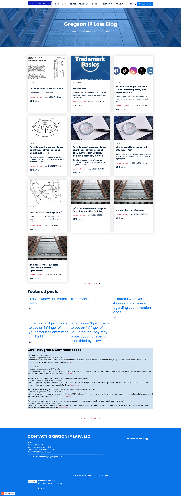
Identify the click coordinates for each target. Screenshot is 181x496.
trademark (77, 83)
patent (32, 83)
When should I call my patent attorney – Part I (131, 148)
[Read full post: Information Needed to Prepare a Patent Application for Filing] (90, 192)
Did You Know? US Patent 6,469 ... (47, 88)
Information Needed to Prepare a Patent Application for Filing (90, 210)
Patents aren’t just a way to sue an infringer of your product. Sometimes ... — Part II (46, 150)
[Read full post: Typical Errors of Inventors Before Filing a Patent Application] (47, 248)
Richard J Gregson (36, 97)
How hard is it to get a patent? (46, 212)
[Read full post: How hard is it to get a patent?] (47, 192)
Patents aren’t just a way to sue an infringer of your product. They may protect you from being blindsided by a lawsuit (90, 151)
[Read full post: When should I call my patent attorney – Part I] (133, 128)
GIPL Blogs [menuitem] (95, 4)
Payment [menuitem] (119, 4)
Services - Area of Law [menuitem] (79, 4)
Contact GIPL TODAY (136, 438)
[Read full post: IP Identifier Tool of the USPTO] (133, 192)
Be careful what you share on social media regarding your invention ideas (131, 89)
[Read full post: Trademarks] (90, 68)
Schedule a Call (145, 4)
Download (42, 488)
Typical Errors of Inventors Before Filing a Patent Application (44, 267)
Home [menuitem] (57, 4)
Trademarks (79, 88)
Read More (35, 101)
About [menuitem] (64, 4)
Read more (74, 362)
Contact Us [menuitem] (107, 4)
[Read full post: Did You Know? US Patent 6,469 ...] (47, 68)
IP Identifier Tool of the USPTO (131, 210)
